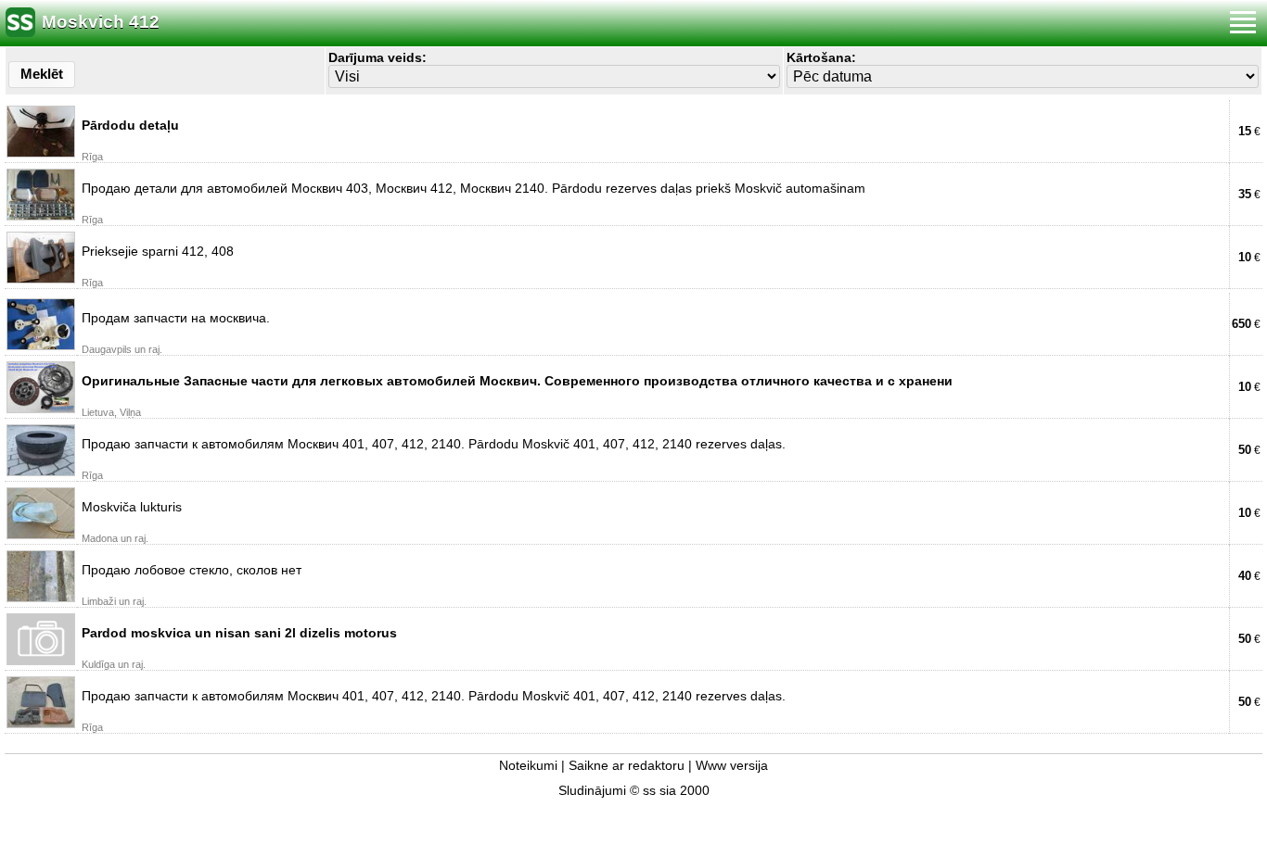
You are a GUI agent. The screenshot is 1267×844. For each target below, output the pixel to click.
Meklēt (41, 74)
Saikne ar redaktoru (627, 766)
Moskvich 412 (101, 21)
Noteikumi (528, 766)
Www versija (732, 766)
